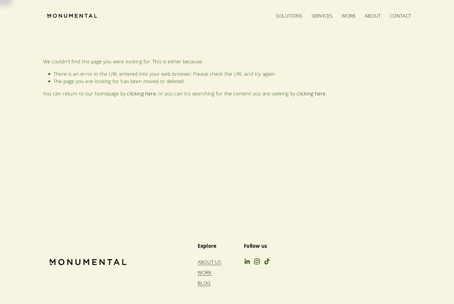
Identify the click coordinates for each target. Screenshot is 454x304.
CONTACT (400, 15)
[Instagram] (257, 261)
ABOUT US (209, 262)
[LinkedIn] (247, 261)
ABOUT (373, 15)
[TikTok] (267, 261)
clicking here (141, 93)
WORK (349, 15)
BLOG (204, 283)
